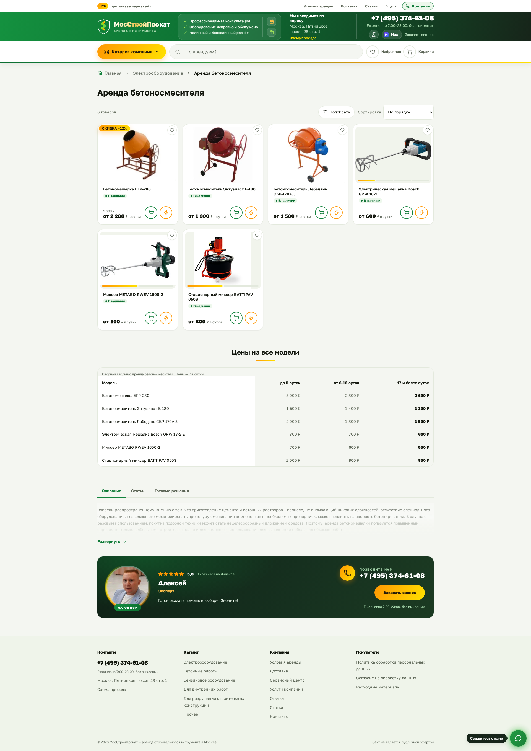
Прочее (191, 714)
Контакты (421, 6)
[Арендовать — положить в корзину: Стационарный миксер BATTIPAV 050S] (236, 318)
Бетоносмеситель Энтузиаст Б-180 (135, 408)
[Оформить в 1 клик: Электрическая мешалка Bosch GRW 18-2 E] (421, 212)
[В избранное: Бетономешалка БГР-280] (172, 130)
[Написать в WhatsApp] (374, 34)
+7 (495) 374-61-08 (402, 17)
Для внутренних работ (206, 689)
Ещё (389, 6)
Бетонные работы (200, 671)
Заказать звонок (419, 34)
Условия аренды (318, 6)
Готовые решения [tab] (172, 490)
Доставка (349, 6)
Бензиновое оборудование (209, 680)
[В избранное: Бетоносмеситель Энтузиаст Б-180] (257, 130)
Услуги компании (286, 689)
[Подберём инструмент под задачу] (271, 32)
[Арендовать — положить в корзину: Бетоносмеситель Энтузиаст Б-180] (236, 212)
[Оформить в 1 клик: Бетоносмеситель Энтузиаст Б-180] (251, 212)
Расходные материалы (378, 687)
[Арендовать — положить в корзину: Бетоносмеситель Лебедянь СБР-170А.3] (321, 212)
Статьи (371, 6)
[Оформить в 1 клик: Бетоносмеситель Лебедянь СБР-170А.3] (336, 212)
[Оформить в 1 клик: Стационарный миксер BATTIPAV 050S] (251, 318)
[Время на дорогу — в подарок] (271, 21)
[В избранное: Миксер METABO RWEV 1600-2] (172, 235)
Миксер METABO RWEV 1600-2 (131, 447)
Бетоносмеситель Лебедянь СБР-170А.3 (140, 421)
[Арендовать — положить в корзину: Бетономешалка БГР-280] (151, 212)
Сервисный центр (287, 680)
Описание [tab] (111, 490)
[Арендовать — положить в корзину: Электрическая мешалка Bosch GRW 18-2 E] (406, 212)
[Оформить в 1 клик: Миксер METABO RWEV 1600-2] (166, 318)
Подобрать (339, 112)
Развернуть (108, 541)
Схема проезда (303, 38)
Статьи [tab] (138, 490)
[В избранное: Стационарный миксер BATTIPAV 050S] (257, 235)
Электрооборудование (205, 662)
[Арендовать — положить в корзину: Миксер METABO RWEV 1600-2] (151, 318)
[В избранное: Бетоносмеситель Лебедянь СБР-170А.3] (342, 130)
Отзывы (277, 698)
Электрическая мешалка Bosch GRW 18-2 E (143, 434)
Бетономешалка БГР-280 (125, 395)
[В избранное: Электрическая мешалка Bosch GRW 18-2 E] (427, 130)
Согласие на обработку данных (386, 677)
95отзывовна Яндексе (216, 574)
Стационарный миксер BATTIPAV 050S (139, 460)
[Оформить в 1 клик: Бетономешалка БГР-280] (166, 212)
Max (391, 34)
